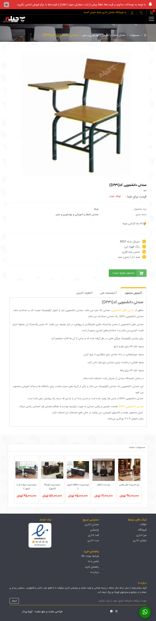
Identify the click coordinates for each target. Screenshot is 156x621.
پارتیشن (94, 530)
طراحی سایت (55, 611)
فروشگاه (142, 530)
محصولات (134, 35)
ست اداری (93, 540)
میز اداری (141, 535)
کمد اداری (93, 535)
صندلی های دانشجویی (123, 310)
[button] (141, 13)
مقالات (143, 524)
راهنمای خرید (92, 567)
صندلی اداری (92, 524)
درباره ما (95, 572)
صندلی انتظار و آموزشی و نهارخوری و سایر (103, 35)
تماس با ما (93, 561)
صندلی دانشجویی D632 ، (130, 406)
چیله (96, 209)
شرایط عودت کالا (90, 556)
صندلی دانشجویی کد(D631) (60, 35)
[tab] (133, 293)
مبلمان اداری (139, 540)
